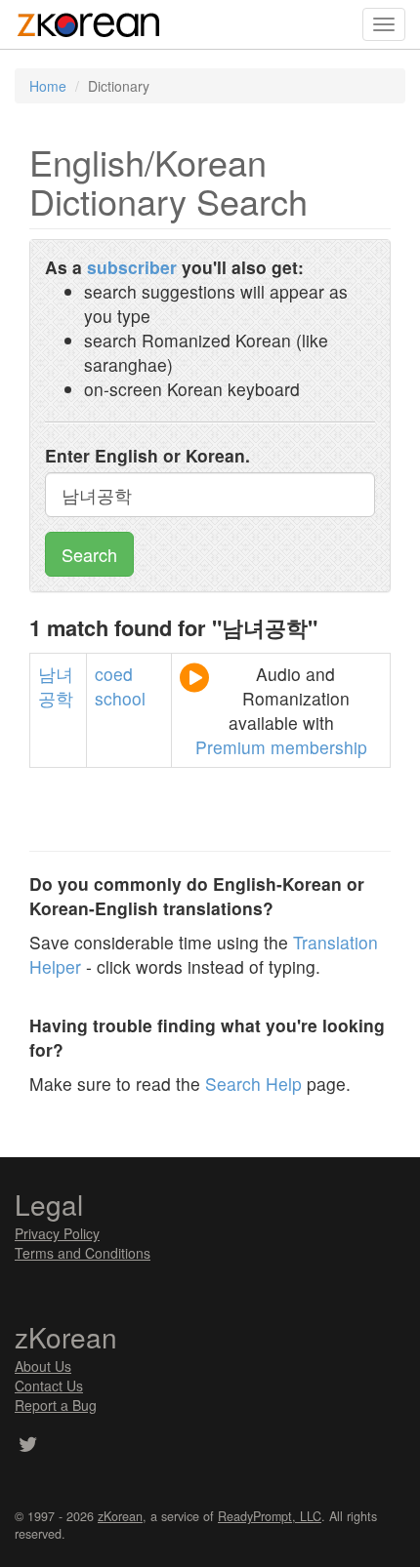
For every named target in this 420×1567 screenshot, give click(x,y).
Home (47, 86)
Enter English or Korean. (147, 455)
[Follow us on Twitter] (28, 1446)
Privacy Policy (57, 1233)
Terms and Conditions (82, 1253)
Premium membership (281, 747)
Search (89, 554)
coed (114, 674)
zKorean (120, 1516)
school (120, 698)
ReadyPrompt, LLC (269, 1516)
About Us (43, 1366)
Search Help (253, 1083)
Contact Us (49, 1385)
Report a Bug (56, 1405)
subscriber (132, 267)
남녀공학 (55, 686)
